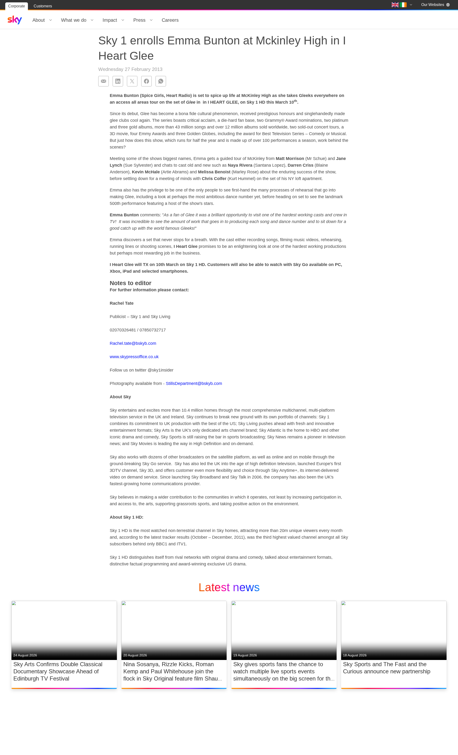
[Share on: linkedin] (118, 81)
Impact (110, 20)
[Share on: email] (103, 81)
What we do (73, 20)
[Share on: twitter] (132, 81)
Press (139, 20)
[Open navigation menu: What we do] (92, 20)
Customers (43, 6)
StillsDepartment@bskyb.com (194, 383)
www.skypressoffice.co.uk (134, 356)
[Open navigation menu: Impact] (123, 20)
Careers (170, 20)
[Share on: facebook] (146, 81)
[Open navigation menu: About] (50, 20)
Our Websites (432, 5)
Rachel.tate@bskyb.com (133, 343)
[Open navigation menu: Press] (151, 20)
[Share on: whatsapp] (161, 81)
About (38, 20)
